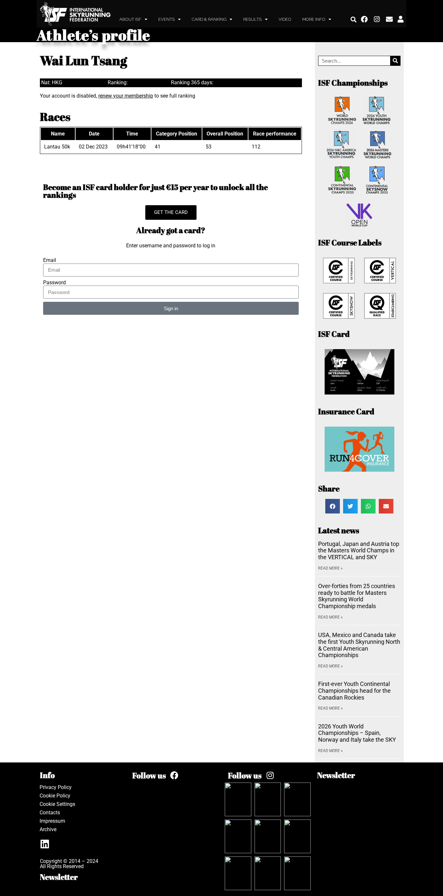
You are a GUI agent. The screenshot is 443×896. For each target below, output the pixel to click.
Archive (48, 829)
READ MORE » (330, 568)
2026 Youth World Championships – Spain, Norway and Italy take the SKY (357, 733)
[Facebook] (364, 19)
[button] (353, 19)
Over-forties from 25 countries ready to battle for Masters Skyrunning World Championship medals (356, 596)
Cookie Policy (55, 796)
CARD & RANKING (209, 19)
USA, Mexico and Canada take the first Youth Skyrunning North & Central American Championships (359, 644)
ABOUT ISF (130, 19)
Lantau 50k (57, 147)
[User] (400, 19)
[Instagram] (377, 19)
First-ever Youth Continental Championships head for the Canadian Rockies (354, 690)
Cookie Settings (57, 804)
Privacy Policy (56, 787)
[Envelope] (389, 19)
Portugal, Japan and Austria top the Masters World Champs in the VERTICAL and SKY (358, 550)
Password (54, 283)
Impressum (52, 821)
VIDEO (285, 19)
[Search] (395, 60)
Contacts (50, 812)
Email (49, 260)
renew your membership (125, 96)
